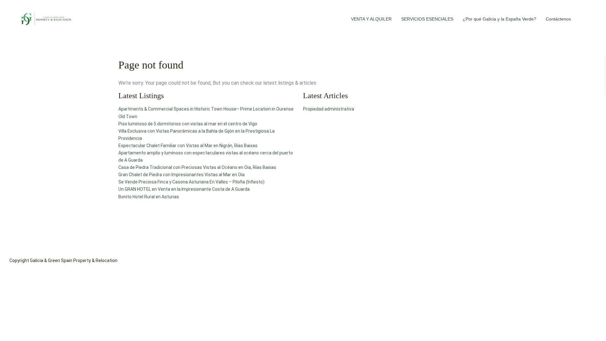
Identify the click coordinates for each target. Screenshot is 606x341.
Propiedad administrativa (328, 108)
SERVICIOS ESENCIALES (427, 18)
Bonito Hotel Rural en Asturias (148, 196)
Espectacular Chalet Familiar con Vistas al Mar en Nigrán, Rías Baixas (188, 145)
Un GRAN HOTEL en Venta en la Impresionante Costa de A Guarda (184, 189)
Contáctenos (558, 18)
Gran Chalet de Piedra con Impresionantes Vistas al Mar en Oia (181, 174)
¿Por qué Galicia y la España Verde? (499, 18)
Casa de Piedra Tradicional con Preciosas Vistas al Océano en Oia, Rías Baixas (197, 167)
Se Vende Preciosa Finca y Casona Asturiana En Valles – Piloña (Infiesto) (191, 181)
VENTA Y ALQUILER (371, 18)
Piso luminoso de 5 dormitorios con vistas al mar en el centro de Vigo (187, 123)
